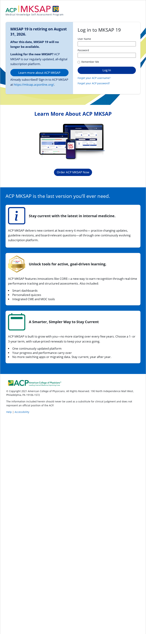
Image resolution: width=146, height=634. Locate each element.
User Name (84, 39)
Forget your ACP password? (94, 83)
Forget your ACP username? (94, 77)
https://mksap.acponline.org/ (34, 84)
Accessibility (22, 412)
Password (83, 50)
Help (9, 412)
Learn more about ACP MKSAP (39, 73)
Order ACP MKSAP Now (73, 172)
